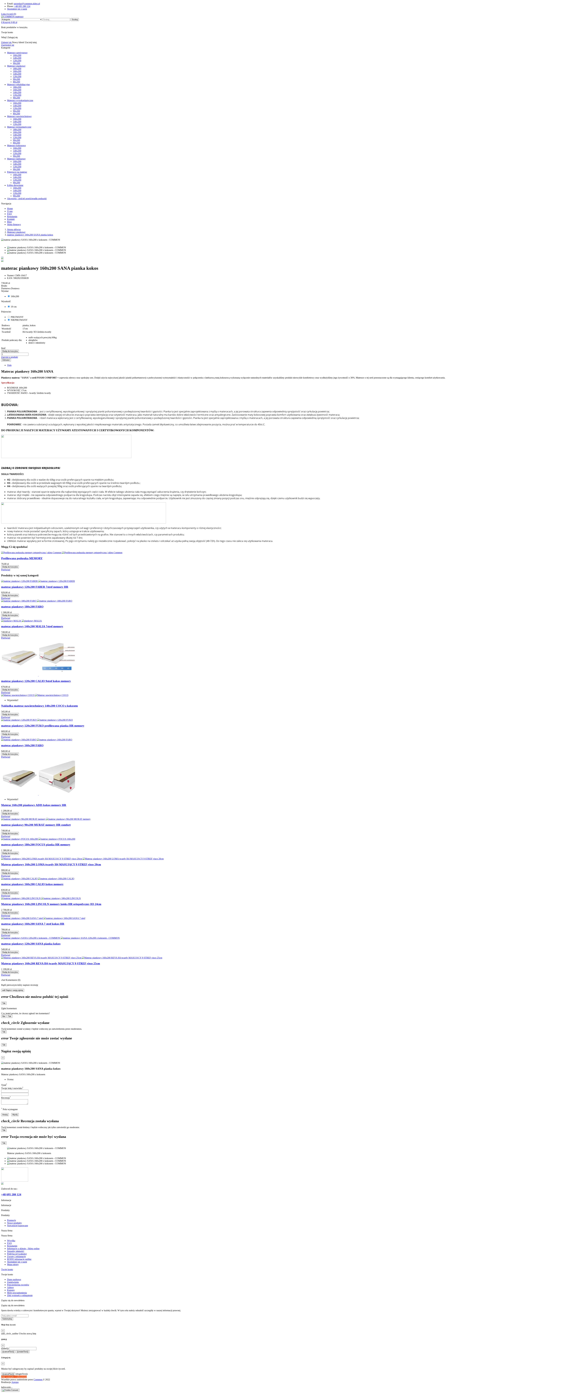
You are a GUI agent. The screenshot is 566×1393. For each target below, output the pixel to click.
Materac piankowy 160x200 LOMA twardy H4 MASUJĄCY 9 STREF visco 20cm (51, 864)
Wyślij (15, 1115)
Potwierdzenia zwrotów (18, 1285)
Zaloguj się (6, 42)
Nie (3, 1016)
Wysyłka (11, 1240)
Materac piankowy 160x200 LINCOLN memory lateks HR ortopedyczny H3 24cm (51, 904)
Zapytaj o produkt (9, 357)
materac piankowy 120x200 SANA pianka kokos (30, 943)
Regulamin (12, 1246)
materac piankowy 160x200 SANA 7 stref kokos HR (32, 923)
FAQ (9, 1243)
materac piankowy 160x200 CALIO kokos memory (32, 884)
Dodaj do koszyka (10, 351)
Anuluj (5, 1115)
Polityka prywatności (17, 1254)
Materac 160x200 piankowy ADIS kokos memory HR (33, 805)
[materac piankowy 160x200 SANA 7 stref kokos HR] (2, 261)
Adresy (10, 1287)
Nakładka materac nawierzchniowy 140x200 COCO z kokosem (39, 705)
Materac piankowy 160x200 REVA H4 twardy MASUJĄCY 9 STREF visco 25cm (50, 963)
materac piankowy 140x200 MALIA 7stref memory (32, 626)
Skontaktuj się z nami (17, 9)
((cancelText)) (8, 1352)
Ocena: (10, 1079)
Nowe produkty (14, 1223)
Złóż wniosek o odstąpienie (20, 1295)
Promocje (11, 1220)
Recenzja (6, 1098)
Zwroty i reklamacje (16, 1256)
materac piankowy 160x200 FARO (22, 745)
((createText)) (22, 1352)
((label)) (5, 1348)
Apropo (15, 1382)
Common (38, 1379)
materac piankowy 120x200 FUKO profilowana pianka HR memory (42, 725)
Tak (3, 1003)
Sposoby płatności (15, 1251)
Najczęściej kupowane (17, 1225)
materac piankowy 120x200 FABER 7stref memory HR (34, 586)
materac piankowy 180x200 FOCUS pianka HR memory (35, 844)
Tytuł (4, 1085)
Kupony (11, 1290)
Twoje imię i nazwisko (12, 1088)
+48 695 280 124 (22, 6)
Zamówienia (13, 1282)
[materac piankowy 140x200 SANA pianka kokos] (2, 258)
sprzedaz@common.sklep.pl (27, 3)
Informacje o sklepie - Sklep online (23, 1248)
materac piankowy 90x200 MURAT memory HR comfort (36, 824)
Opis (9, 365)
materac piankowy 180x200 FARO (22, 606)
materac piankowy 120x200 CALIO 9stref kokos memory (36, 681)
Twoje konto (7, 1269)
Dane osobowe (14, 1279)
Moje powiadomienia (17, 1292)
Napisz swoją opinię (12, 990)
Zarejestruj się (7, 45)
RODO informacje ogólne (19, 1259)
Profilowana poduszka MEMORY (22, 558)
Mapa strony (13, 1264)
